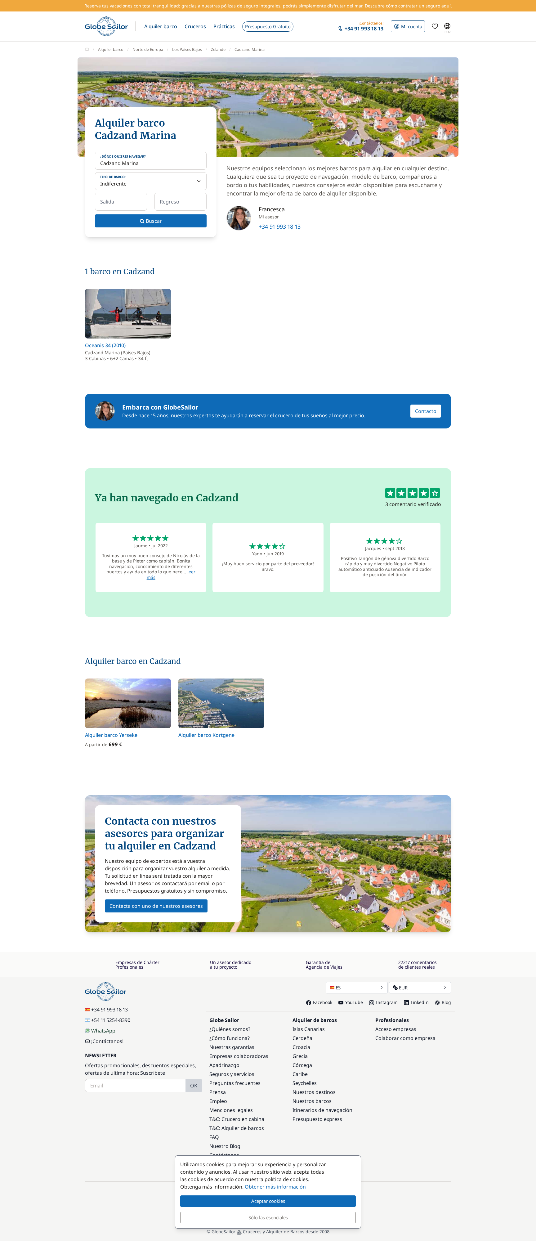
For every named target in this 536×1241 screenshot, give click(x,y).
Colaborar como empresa (405, 1038)
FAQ (214, 1137)
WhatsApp (103, 1030)
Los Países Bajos (187, 49)
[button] (161, 26)
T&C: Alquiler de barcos (236, 1128)
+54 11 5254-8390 (110, 1020)
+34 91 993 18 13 (280, 226)
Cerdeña (302, 1038)
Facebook (322, 1002)
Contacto (425, 411)
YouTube (354, 1002)
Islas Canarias (309, 1029)
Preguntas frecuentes (235, 1083)
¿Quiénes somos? (229, 1029)
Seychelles (305, 1083)
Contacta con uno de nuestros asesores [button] (156, 906)
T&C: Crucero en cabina (236, 1119)
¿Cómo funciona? (229, 1038)
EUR (403, 987)
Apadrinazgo (224, 1065)
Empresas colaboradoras (238, 1056)
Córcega (302, 1065)
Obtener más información (275, 1186)
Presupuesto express (317, 1119)
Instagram (387, 1002)
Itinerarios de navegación (322, 1110)
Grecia (300, 1056)
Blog (446, 1002)
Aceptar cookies (268, 1201)
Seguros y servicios (231, 1074)
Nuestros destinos (314, 1092)
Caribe (300, 1074)
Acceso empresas (395, 1029)
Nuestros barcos (312, 1101)
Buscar (153, 220)
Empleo (218, 1101)
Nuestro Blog (224, 1146)
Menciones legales (231, 1110)
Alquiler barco (110, 49)
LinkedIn (420, 1002)
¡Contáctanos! (107, 1041)
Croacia (301, 1047)
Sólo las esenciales (268, 1217)
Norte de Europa (147, 49)
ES (338, 987)
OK (193, 1085)
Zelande (218, 49)
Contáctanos (224, 1155)
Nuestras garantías (231, 1047)
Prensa (217, 1092)
